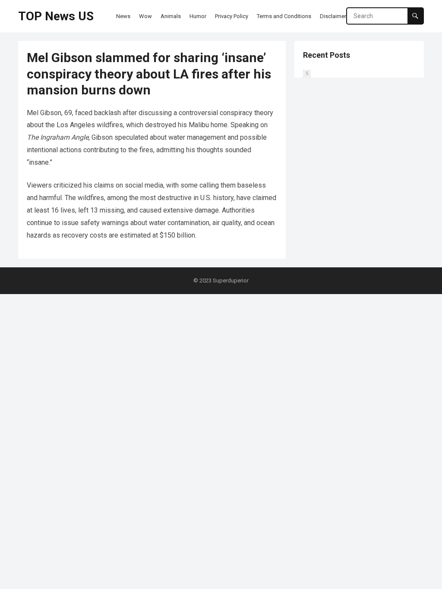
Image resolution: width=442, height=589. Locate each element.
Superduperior (231, 280)
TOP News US (56, 16)
